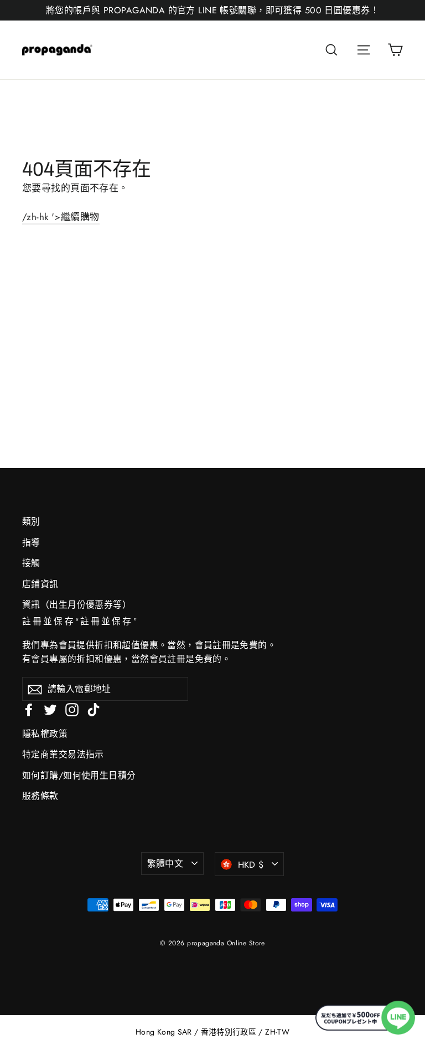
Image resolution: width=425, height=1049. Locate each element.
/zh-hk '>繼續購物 (61, 216)
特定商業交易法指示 (63, 754)
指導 (31, 542)
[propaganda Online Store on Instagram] (72, 708)
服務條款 (40, 796)
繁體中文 (165, 863)
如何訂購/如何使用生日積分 (79, 775)
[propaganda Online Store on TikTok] (93, 708)
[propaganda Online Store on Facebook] (28, 708)
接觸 (31, 563)
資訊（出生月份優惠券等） (76, 604)
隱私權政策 (45, 733)
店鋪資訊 (40, 584)
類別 (31, 521)
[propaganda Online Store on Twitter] (50, 708)
